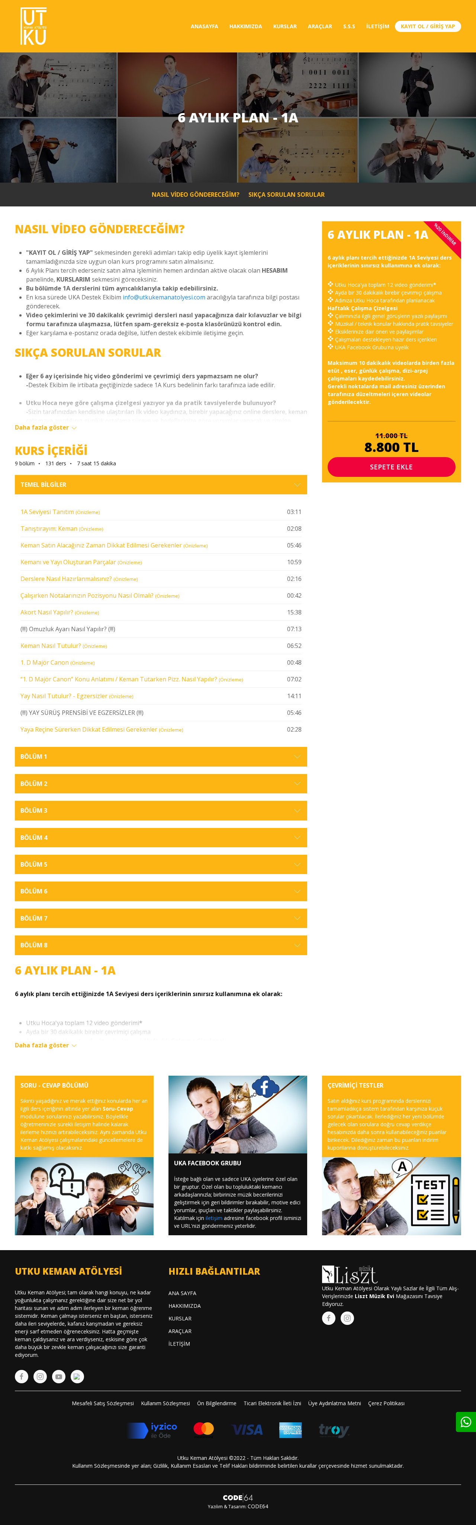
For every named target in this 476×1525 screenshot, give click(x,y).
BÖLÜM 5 (33, 864)
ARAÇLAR (320, 26)
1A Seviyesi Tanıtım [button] (60, 512)
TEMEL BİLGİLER (43, 485)
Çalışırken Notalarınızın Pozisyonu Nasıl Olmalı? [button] (99, 595)
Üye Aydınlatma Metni (334, 1403)
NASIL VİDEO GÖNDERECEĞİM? (195, 194)
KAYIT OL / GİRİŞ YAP (428, 26)
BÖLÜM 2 (33, 784)
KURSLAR (285, 26)
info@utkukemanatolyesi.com (164, 297)
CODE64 (258, 1506)
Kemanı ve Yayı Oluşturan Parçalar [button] (81, 562)
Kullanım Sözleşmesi (165, 1403)
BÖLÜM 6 (33, 891)
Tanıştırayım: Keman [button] (61, 528)
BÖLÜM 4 (33, 838)
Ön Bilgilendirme (217, 1403)
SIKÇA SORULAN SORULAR (286, 194)
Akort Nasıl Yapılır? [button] (59, 612)
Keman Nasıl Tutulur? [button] (63, 646)
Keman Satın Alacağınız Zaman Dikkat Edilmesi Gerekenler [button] (114, 545)
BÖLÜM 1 (33, 756)
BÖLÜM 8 (33, 945)
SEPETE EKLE (391, 466)
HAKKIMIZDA (245, 26)
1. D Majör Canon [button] (57, 662)
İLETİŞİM (377, 26)
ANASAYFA (204, 26)
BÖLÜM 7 (33, 918)
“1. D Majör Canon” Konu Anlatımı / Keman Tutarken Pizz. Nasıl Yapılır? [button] (131, 679)
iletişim (214, 1217)
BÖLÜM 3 (33, 810)
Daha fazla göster (42, 427)
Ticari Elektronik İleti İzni (272, 1403)
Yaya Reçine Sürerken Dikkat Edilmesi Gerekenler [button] (101, 729)
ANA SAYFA (182, 1293)
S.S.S (349, 26)
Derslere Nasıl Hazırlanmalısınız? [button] (79, 579)
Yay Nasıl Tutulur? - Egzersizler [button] (76, 696)
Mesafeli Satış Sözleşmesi (103, 1403)
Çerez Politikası (386, 1403)
